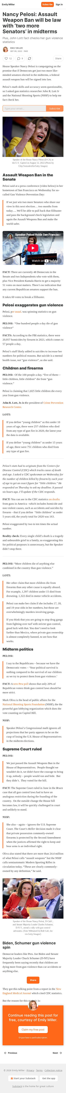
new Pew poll (21, 683)
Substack (17, 1086)
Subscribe (47, 4)
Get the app (48, 1078)
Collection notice (53, 1070)
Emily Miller (16, 48)
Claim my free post (33, 1029)
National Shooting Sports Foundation (24, 704)
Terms (39, 1070)
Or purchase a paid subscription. (33, 1037)
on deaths (54, 499)
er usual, (17, 311)
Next (55, 1053)
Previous (12, 1053)
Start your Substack (25, 1078)
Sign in (59, 4)
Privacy (30, 1070)
